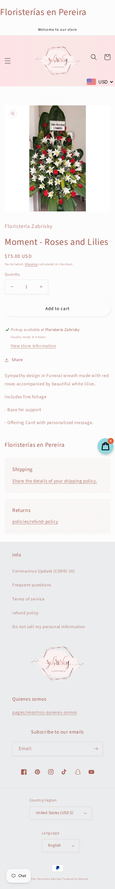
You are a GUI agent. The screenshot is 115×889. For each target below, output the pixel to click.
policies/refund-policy (35, 521)
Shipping (31, 264)
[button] (7, 61)
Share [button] (17, 360)
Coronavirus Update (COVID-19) (43, 571)
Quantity (12, 274)
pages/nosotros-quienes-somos (44, 712)
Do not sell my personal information (48, 627)
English (54, 845)
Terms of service (28, 599)
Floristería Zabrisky (49, 879)
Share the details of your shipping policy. (54, 481)
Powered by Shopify (75, 879)
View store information (33, 346)
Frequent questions (32, 585)
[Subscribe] (95, 748)
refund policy (25, 613)
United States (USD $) (54, 813)
